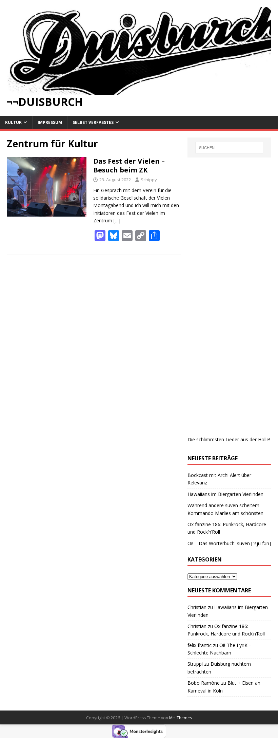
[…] (117, 220)
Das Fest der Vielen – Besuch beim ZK (129, 165)
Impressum (50, 122)
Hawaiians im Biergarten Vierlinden (225, 494)
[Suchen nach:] (229, 147)
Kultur (13, 122)
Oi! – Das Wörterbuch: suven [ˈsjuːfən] (229, 543)
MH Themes (180, 718)
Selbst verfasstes (93, 122)
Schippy (149, 180)
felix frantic (199, 645)
